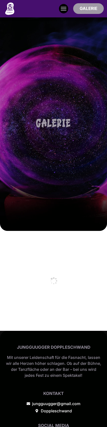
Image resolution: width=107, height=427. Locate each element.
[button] (63, 8)
